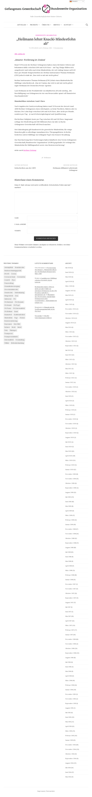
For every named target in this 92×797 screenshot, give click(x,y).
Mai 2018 (68, 561)
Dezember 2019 (70, 474)
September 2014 (70, 758)
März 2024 (69, 332)
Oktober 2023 (70, 341)
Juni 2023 (68, 355)
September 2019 (70, 488)
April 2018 (68, 566)
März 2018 (68, 570)
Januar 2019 (69, 524)
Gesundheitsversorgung (12, 286)
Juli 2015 (68, 712)
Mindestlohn (8, 318)
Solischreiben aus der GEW (25, 168)
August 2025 (69, 290)
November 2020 (70, 423)
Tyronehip (38, 316)
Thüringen (13, 330)
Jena (16, 296)
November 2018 (70, 534)
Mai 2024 (68, 327)
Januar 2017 (69, 635)
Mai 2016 (68, 671)
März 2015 (68, 731)
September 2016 (70, 653)
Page (16, 318)
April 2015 (68, 726)
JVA (14, 299)
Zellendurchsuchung (17, 343)
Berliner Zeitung (29, 150)
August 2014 (69, 763)
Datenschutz (50, 791)
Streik (13, 327)
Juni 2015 (68, 717)
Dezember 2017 (70, 584)
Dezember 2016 (70, 639)
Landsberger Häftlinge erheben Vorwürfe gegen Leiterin (46, 280)
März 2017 (68, 625)
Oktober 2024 (70, 318)
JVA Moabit (7, 305)
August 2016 (69, 657)
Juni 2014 (68, 772)
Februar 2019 (69, 520)
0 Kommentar (58, 48)
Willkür (6, 343)
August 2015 (69, 708)
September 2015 (70, 703)
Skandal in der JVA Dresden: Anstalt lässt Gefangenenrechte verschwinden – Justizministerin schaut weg (46, 298)
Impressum (41, 791)
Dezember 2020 (70, 419)
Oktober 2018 (69, 538)
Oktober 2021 (69, 391)
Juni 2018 (68, 557)
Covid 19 (7, 280)
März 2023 (69, 359)
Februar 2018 (69, 575)
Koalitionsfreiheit (19, 314)
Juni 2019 (68, 501)
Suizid (19, 327)
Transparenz (8, 333)
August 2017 (69, 602)
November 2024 (70, 313)
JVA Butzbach (8, 302)
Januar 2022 (69, 382)
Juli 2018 (68, 552)
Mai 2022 (68, 368)
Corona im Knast (9, 277)
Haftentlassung (19, 292)
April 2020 (68, 456)
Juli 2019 (68, 497)
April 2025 (68, 300)
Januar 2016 (69, 690)
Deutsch (74, 1)
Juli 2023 (68, 350)
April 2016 (68, 676)
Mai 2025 (68, 295)
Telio (6, 330)
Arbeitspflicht (8, 267)
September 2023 (71, 346)
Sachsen (7, 327)
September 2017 (70, 598)
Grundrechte (8, 292)
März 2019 (68, 515)
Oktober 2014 (69, 754)
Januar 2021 (69, 414)
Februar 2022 (69, 378)
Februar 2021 (69, 410)
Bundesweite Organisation (46, 35)
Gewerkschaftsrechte (11, 289)
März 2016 (68, 680)
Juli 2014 (68, 768)
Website (18, 230)
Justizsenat (7, 299)
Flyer (13, 280)
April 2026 (68, 281)
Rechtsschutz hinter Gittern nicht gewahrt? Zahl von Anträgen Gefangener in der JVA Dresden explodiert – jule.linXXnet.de (46, 291)
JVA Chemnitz (19, 302)
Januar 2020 (69, 469)
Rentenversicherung (10, 321)
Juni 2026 (68, 272)
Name (17, 218)
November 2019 (70, 479)
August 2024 (69, 323)
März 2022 (69, 373)
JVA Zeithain (8, 311)
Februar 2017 (69, 630)
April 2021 (68, 401)
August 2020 (69, 437)
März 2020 (69, 460)
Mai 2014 (68, 777)
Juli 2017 (68, 607)
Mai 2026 (68, 277)
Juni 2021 (68, 396)
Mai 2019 (68, 506)
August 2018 (69, 547)
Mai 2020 (68, 451)
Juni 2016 (68, 667)
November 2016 (70, 644)
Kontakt (67, 25)
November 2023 (70, 336)
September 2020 (71, 433)
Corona (13, 274)
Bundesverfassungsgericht (12, 270)
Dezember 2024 (70, 309)
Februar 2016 (69, 685)
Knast (16, 311)
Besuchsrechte (19, 267)
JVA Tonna (7, 308)
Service (56, 25)
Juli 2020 (68, 442)
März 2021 (68, 405)
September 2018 (70, 543)
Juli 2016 (68, 662)
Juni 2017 (68, 612)
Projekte (34, 25)
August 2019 (69, 492)
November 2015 (70, 699)
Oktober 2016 (69, 648)
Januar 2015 (69, 740)
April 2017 (68, 621)
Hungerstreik (8, 296)
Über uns (45, 25)
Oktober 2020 (70, 428)
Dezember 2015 (70, 694)
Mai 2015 (68, 722)
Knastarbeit (8, 314)
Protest (22, 318)
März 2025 (68, 304)
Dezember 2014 (70, 745)
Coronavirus (21, 277)
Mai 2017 (68, 616)
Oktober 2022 (70, 364)
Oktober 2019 (69, 483)
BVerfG (6, 274)
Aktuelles (21, 25)
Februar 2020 (70, 465)
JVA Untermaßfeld (19, 308)
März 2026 (69, 286)
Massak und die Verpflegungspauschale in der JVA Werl (45, 309)
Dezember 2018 (70, 529)
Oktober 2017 (69, 593)
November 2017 (70, 589)
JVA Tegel (17, 305)
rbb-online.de (20, 54)
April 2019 (68, 511)
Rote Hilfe (17, 324)
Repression (8, 324)
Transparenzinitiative (11, 336)
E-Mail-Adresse (20, 224)
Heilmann (47, 158)
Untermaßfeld (8, 340)
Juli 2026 (68, 268)
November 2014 (70, 749)
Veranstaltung (20, 340)
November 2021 (70, 387)
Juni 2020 (68, 446)
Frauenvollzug (8, 283)
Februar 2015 (69, 735)
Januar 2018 (69, 579)
